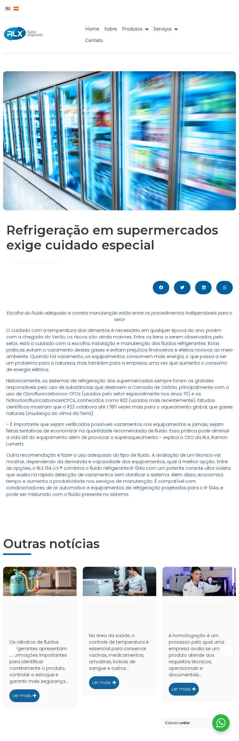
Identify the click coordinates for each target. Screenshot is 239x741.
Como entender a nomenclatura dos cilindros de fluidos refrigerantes (30, 618)
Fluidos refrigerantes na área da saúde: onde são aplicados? (118, 614)
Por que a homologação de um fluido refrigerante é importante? (198, 614)
